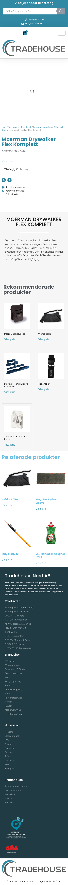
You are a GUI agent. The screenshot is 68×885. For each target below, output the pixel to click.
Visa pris (7, 161)
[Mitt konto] (4, 33)
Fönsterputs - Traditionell (19, 127)
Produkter (12, 601)
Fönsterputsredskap (42, 127)
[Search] (61, 11)
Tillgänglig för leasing (16, 169)
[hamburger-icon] (62, 33)
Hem (4, 127)
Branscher (12, 654)
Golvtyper (12, 725)
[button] (34, 168)
